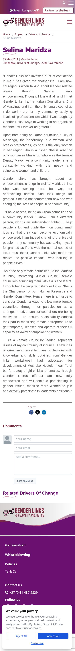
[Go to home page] (23, 22)
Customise (37, 643)
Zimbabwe (9, 63)
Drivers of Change (28, 63)
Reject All (21, 636)
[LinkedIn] (44, 412)
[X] (37, 412)
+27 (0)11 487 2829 (23, 592)
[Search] (64, 3)
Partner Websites (56, 10)
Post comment (25, 481)
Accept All (53, 636)
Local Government (52, 63)
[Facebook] (31, 412)
